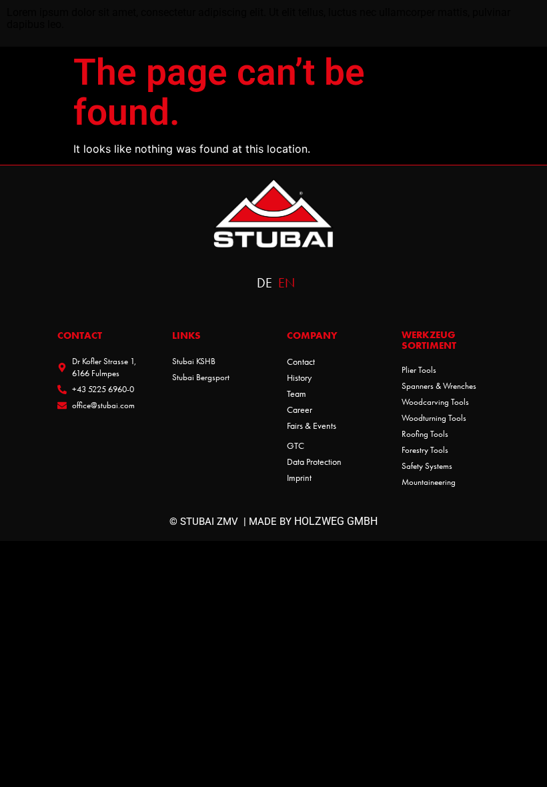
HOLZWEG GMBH (336, 521)
